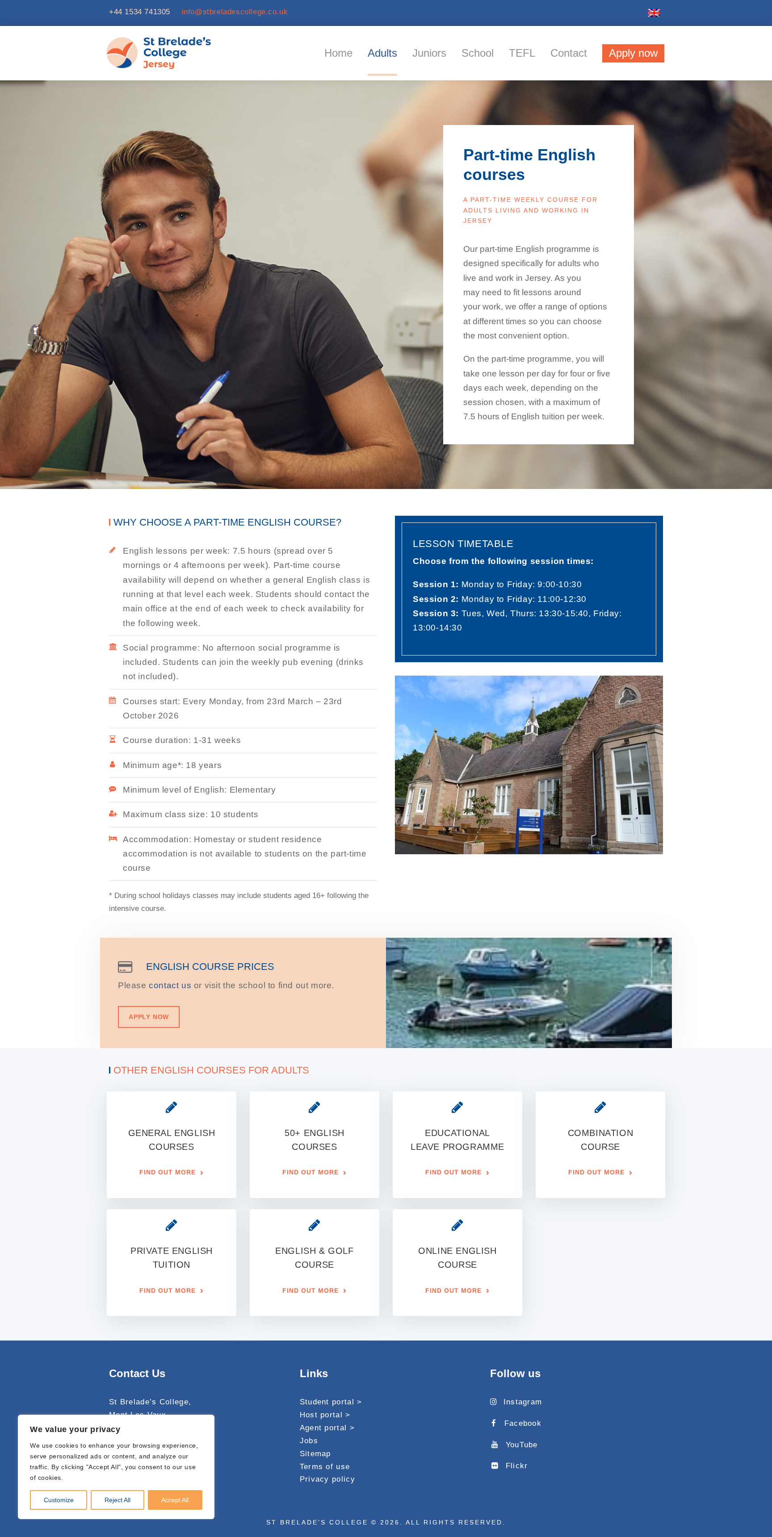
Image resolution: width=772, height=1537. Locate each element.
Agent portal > (327, 1428)
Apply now (633, 53)
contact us (170, 985)
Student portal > (331, 1402)
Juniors (429, 53)
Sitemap (315, 1453)
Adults (382, 53)
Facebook (522, 1423)
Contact (568, 53)
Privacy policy (327, 1479)
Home (338, 53)
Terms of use (325, 1466)
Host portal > (325, 1415)
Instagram (522, 1402)
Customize (59, 1500)
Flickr (517, 1466)
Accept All (175, 1500)
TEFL (522, 53)
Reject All (117, 1500)
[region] (116, 1467)
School (478, 53)
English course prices (210, 966)
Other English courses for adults (211, 1070)
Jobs (309, 1441)
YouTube (521, 1445)
